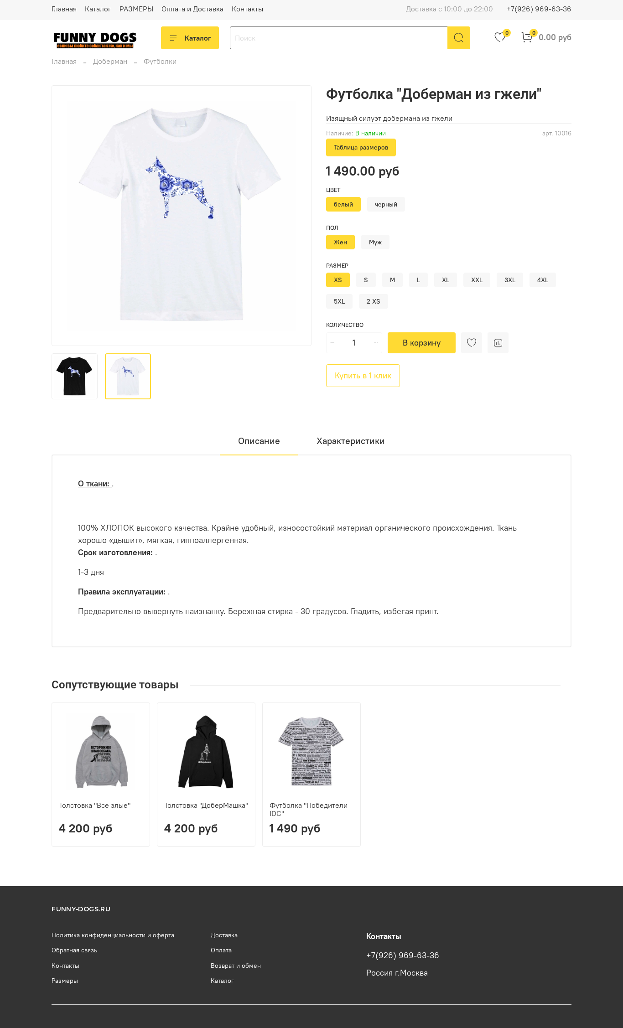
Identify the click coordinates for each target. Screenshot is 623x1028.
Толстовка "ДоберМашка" (206, 805)
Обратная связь (74, 950)
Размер (337, 265)
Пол (332, 227)
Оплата (221, 950)
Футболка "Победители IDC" (309, 809)
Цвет (333, 189)
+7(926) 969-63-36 (539, 8)
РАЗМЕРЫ (136, 8)
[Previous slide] (66, 216)
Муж (375, 242)
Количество (344, 324)
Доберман (110, 61)
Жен (340, 242)
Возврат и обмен (236, 965)
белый (343, 204)
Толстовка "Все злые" (94, 805)
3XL (509, 280)
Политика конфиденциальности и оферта (113, 935)
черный (386, 204)
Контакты (247, 8)
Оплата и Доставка (192, 8)
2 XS (373, 301)
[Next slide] (297, 216)
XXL (477, 280)
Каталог (98, 8)
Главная (64, 8)
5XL (339, 301)
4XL (542, 280)
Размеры (65, 980)
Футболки (160, 61)
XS (338, 280)
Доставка (224, 935)
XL (445, 280)
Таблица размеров (361, 147)
